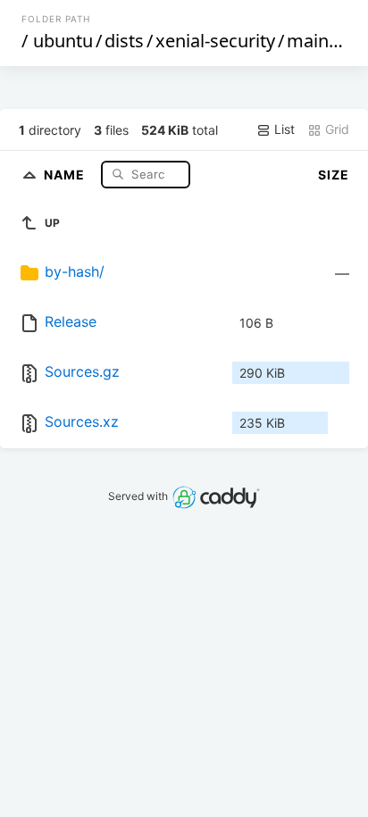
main (308, 41)
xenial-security (215, 41)
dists (124, 41)
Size (333, 174)
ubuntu (63, 41)
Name (66, 173)
